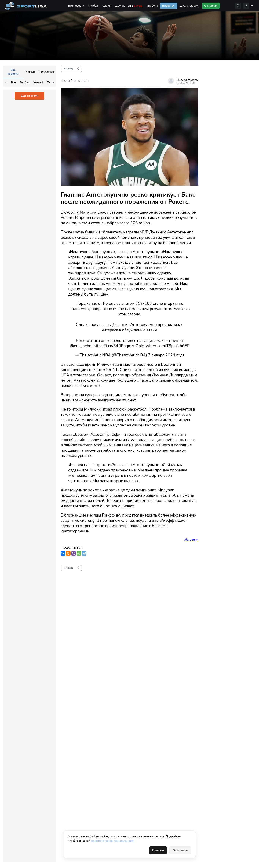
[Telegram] (84, 553)
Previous (6, 82)
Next (53, 82)
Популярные (46, 71)
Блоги (65, 81)
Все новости (76, 6)
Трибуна (152, 6)
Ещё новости (29, 95)
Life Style (135, 6)
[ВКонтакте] (63, 553)
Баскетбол (81, 81)
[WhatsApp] (79, 553)
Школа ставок (188, 6)
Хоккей (106, 6)
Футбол (93, 6)
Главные (30, 71)
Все (13, 82)
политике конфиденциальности (112, 841)
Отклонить (180, 850)
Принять (158, 850)
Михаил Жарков (187, 80)
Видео (166, 6)
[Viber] (73, 553)
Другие (120, 6)
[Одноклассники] (68, 553)
